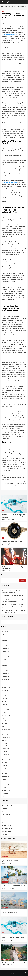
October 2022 (5, 734)
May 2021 (4, 771)
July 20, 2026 (11, 888)
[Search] (25, 2)
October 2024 (5, 684)
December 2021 (6, 751)
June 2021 (4, 768)
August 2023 (5, 718)
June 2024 (4, 695)
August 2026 (5, 631)
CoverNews (21, 972)
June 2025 (4, 662)
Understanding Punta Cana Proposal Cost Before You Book (12, 596)
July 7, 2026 (11, 914)
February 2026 (5, 648)
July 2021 (4, 765)
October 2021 (5, 757)
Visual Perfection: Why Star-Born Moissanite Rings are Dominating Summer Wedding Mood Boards (13, 516)
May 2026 (4, 640)
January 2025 (5, 676)
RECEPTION (5, 817)
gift (3, 11)
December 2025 (6, 654)
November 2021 (6, 754)
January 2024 (5, 709)
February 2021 (5, 776)
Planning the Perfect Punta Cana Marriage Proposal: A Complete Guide (12, 591)
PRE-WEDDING (6, 814)
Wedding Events (6, 822)
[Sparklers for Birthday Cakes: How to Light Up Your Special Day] (14, 556)
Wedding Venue (6, 834)
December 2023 (6, 712)
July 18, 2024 (11, 544)
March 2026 (5, 645)
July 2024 (4, 693)
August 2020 (5, 793)
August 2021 (5, 762)
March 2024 (5, 704)
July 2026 (4, 634)
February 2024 (5, 707)
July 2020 (4, 796)
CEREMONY (5, 808)
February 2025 (5, 673)
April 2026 (4, 643)
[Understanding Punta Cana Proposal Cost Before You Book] (14, 875)
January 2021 (5, 779)
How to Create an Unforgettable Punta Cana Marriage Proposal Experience (13, 600)
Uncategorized (6, 820)
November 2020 (6, 784)
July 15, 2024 (11, 570)
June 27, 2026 (11, 519)
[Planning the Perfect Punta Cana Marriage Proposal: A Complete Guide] (14, 849)
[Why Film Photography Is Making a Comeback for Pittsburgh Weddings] (14, 952)
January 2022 (5, 748)
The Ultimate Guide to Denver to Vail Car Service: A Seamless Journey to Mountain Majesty (15, 484)
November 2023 (6, 715)
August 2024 (5, 690)
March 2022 (5, 745)
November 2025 (6, 656)
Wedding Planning (6, 831)
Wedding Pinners (7, 2)
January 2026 (5, 651)
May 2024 (4, 698)
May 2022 (4, 740)
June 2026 (4, 637)
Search (3, 575)
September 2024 (6, 687)
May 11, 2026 (11, 966)
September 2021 (6, 759)
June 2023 (4, 720)
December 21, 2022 (13, 19)
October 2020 (5, 787)
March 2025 (5, 670)
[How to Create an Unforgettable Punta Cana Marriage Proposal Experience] (14, 900)
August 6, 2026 (11, 863)
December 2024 (6, 679)
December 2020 (6, 782)
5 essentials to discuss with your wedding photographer (13, 477)
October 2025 (5, 659)
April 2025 (4, 668)
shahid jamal (5, 19)
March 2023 (5, 726)
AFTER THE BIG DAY (7, 805)
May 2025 (4, 665)
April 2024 (4, 701)
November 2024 (6, 682)
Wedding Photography (7, 828)
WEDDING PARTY (6, 825)
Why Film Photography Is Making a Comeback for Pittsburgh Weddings (13, 611)
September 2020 (6, 790)
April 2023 (4, 723)
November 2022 (6, 732)
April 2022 (4, 743)
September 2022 (6, 737)
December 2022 (6, 729)
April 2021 (4, 773)
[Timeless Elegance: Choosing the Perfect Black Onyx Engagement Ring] (14, 531)
